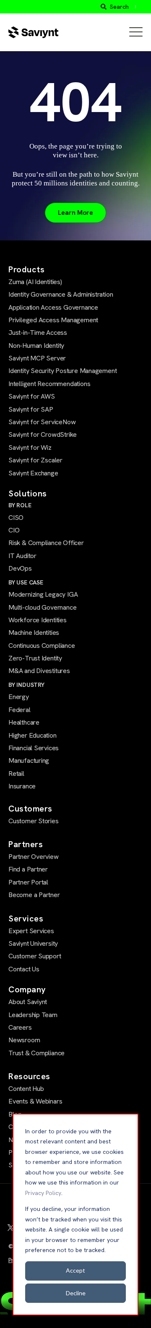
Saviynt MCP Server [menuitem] (37, 358)
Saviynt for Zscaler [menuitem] (35, 460)
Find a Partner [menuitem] (28, 869)
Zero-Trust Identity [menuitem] (35, 658)
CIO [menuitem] (13, 530)
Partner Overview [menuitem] (33, 856)
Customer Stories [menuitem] (33, 821)
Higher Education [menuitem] (32, 735)
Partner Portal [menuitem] (28, 882)
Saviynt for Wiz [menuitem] (30, 447)
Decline (76, 1293)
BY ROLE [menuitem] (19, 505)
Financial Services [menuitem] (33, 748)
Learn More (75, 212)
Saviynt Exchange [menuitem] (33, 473)
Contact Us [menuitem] (23, 969)
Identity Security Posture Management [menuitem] (62, 370)
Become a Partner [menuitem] (34, 894)
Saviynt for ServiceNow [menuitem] (42, 421)
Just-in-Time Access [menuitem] (37, 332)
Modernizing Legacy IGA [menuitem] (43, 594)
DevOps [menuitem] (20, 568)
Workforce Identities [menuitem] (37, 620)
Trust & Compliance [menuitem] (36, 1053)
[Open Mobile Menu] (136, 32)
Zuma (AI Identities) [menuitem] (35, 281)
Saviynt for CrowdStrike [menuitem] (42, 434)
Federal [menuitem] (19, 709)
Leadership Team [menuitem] (32, 1014)
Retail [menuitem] (16, 773)
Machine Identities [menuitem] (33, 632)
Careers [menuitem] (20, 1027)
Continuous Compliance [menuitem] (41, 645)
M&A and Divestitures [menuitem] (39, 670)
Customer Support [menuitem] (34, 956)
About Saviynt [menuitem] (27, 1001)
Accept (75, 1270)
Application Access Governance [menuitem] (53, 307)
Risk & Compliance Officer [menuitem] (46, 542)
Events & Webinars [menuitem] (35, 1101)
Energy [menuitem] (18, 696)
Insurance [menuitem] (22, 786)
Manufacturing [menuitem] (28, 760)
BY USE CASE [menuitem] (25, 582)
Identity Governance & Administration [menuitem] (60, 294)
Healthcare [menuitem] (23, 722)
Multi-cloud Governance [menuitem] (42, 607)
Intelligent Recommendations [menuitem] (49, 383)
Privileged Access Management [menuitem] (53, 320)
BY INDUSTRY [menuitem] (26, 685)
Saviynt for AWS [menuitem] (31, 396)
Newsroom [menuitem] (24, 1040)
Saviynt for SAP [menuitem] (30, 409)
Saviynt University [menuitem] (33, 943)
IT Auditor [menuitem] (22, 555)
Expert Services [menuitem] (31, 930)
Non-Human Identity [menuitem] (36, 345)
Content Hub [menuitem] (26, 1088)
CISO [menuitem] (15, 517)
